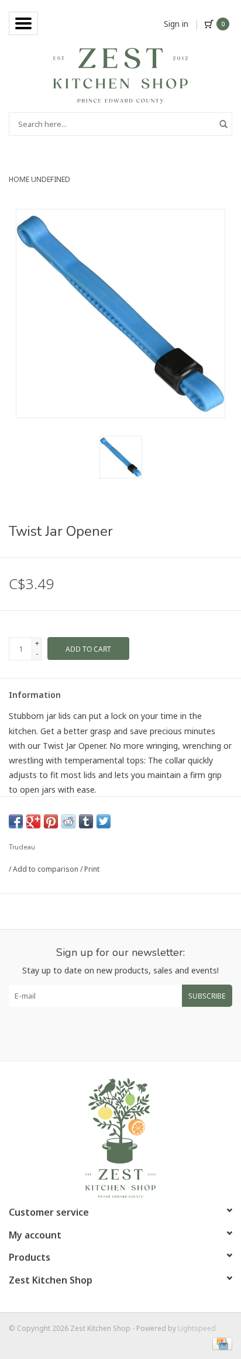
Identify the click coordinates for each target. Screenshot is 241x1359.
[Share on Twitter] (104, 821)
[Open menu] (23, 23)
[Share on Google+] (33, 821)
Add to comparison (46, 869)
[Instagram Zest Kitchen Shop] (131, 1033)
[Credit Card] (220, 1343)
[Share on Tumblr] (86, 821)
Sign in (176, 23)
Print (91, 869)
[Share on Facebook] (16, 821)
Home (19, 179)
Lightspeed (197, 1328)
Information (35, 694)
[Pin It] (51, 821)
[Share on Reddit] (68, 821)
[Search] (223, 124)
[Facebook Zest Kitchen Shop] (110, 1033)
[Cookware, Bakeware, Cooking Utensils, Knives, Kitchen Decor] (120, 74)
